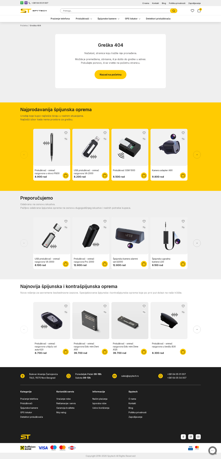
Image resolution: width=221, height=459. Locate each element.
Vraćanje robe (63, 399)
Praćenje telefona (60, 18)
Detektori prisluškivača (158, 18)
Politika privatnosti (177, 3)
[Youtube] (198, 436)
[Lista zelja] (192, 10)
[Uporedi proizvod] (66, 139)
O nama (145, 3)
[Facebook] (183, 436)
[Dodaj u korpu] (66, 175)
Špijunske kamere (107, 18)
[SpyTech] (33, 11)
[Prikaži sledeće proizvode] (197, 154)
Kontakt (155, 3)
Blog (164, 3)
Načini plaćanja (99, 399)
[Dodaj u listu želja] (66, 133)
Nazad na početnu (110, 74)
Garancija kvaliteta (65, 408)
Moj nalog (61, 412)
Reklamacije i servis (66, 403)
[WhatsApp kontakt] (21, 3)
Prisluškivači (82, 18)
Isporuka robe (99, 403)
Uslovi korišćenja (100, 408)
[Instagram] (190, 436)
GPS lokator (131, 18)
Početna (24, 25)
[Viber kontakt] (26, 3)
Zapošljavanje (194, 3)
